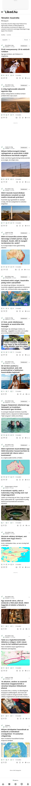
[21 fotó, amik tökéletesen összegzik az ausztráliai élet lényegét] (15, 342)
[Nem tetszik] (6, 78)
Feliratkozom (24, 45)
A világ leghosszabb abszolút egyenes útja (13, 90)
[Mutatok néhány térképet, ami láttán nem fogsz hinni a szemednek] (15, 554)
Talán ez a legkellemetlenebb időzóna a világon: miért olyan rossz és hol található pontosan (14, 642)
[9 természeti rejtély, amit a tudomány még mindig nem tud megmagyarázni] (15, 512)
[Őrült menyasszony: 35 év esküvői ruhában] (15, 65)
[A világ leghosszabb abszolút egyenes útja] (15, 105)
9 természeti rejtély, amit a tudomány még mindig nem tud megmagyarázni (14, 492)
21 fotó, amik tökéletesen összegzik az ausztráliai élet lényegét (12, 324)
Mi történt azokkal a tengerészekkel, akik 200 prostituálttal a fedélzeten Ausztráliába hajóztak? (12, 369)
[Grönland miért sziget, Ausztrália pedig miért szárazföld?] (15, 298)
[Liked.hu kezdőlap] (15, 780)
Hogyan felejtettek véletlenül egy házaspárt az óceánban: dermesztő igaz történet (15, 407)
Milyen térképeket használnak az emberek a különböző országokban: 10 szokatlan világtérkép (15, 732)
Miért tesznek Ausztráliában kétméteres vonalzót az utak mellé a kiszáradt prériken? (13, 195)
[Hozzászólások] (17, 78)
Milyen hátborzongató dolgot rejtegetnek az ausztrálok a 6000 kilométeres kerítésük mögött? (14, 153)
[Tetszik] (2, 78)
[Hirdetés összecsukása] (15, 10)
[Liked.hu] (11, 11)
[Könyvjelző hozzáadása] (20, 78)
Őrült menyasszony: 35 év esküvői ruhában (15, 50)
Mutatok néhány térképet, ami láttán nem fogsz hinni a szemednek (14, 538)
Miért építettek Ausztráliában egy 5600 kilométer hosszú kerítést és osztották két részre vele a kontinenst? (15, 452)
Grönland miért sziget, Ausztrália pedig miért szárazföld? (15, 281)
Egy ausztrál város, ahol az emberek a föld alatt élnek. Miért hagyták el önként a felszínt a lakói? (15, 603)
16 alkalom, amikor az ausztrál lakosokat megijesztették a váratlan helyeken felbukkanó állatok (14, 684)
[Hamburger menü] (2, 12)
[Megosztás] (23, 78)
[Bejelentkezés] (28, 784)
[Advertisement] (15, 133)
